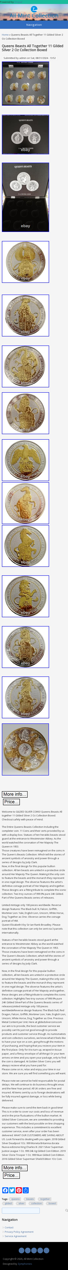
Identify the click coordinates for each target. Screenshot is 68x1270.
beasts (30, 1199)
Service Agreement (15, 1236)
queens (15, 1199)
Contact (9, 1227)
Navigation (34, 25)
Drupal (18, 2)
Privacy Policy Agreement (19, 1231)
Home (5, 34)
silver (21, 1203)
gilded (8, 1203)
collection (36, 1203)
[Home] (34, 11)
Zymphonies (25, 1263)
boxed (52, 1203)
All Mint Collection (34, 16)
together (45, 1199)
